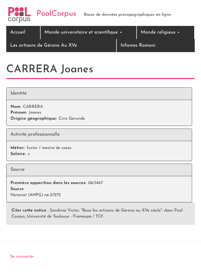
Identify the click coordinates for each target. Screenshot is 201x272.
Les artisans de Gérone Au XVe (43, 45)
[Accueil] (19, 15)
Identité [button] (18, 93)
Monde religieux (159, 32)
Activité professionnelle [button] (35, 134)
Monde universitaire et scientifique (81, 32)
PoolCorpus (56, 14)
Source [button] (17, 169)
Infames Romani (138, 45)
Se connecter (22, 256)
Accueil (17, 32)
